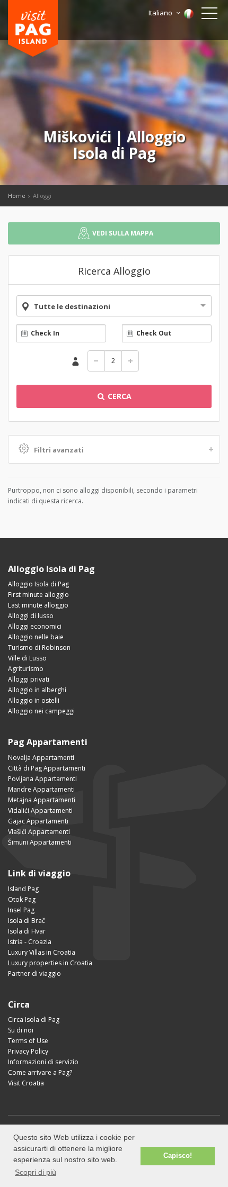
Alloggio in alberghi (37, 689)
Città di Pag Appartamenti (46, 768)
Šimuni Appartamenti (40, 842)
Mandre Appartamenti (41, 789)
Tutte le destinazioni (72, 306)
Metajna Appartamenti (41, 799)
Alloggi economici (35, 626)
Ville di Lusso (27, 658)
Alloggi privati (28, 679)
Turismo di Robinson (39, 647)
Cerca (118, 396)
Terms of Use (28, 1040)
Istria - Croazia (29, 941)
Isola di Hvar (27, 931)
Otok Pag (22, 899)
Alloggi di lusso (31, 615)
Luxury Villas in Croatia (41, 952)
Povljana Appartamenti (42, 778)
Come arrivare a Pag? (40, 1072)
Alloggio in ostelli (33, 700)
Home (16, 196)
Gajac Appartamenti (38, 821)
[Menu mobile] (209, 15)
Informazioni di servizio (43, 1061)
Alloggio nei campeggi (41, 710)
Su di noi (20, 1030)
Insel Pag (21, 909)
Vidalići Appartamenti (40, 810)
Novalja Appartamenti (41, 757)
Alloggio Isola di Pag (38, 583)
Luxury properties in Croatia (50, 962)
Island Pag (23, 888)
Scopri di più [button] (35, 1172)
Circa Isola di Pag (33, 1019)
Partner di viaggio (34, 973)
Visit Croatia (26, 1083)
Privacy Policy (28, 1051)
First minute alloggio (38, 594)
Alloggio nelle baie (36, 636)
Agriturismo (25, 668)
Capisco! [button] (177, 1155)
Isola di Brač (26, 920)
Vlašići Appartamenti (39, 831)
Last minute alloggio (38, 605)
